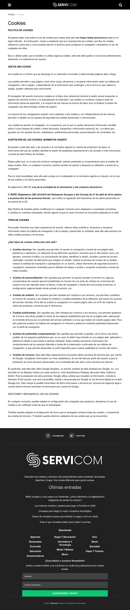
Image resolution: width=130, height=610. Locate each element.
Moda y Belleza (65, 549)
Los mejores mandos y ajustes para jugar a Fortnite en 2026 (65, 505)
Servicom (54, 603)
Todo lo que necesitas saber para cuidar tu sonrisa (65, 521)
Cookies (20, 14)
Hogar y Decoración (65, 536)
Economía (35, 546)
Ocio (94, 536)
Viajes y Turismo (95, 551)
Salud (94, 541)
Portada (11, 14)
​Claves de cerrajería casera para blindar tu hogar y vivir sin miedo (65, 516)
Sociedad (95, 546)
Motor (65, 554)
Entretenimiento (35, 555)
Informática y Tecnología (65, 543)
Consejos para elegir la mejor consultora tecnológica (65, 511)
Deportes (35, 536)
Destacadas (35, 541)
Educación (35, 551)
